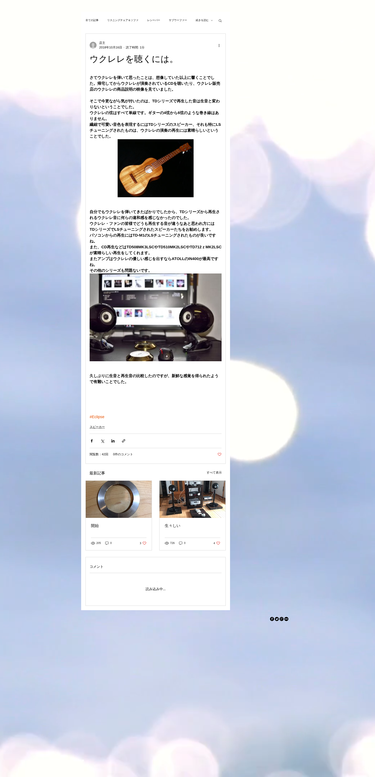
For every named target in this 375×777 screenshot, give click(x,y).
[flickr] (286, 615)
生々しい (172, 526)
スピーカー (97, 427)
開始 (95, 526)
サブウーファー (178, 20)
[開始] (119, 499)
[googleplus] (282, 615)
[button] (220, 20)
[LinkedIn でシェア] (113, 441)
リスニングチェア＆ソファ (122, 20)
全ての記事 (92, 20)
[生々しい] (192, 499)
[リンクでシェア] (124, 441)
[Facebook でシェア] (92, 441)
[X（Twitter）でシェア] (102, 441)
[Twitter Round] (277, 615)
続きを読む (202, 20)
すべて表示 (214, 472)
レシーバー (153, 20)
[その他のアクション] (219, 45)
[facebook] (272, 615)
